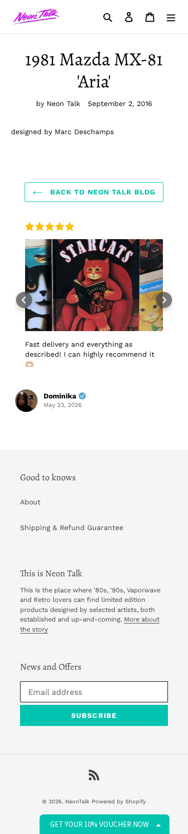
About (30, 502)
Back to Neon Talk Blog (102, 192)
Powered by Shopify (119, 801)
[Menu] (170, 16)
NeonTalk (77, 801)
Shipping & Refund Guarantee (71, 528)
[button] (24, 300)
